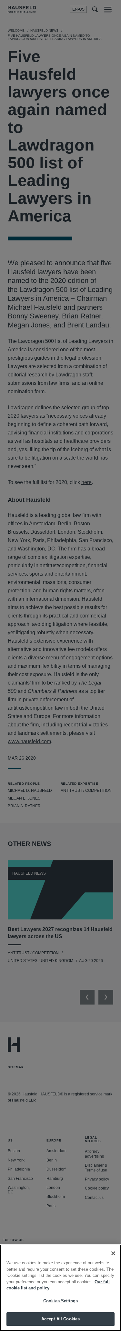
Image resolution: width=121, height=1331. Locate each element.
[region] (60, 1287)
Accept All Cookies (60, 1318)
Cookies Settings (60, 1300)
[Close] (113, 1253)
